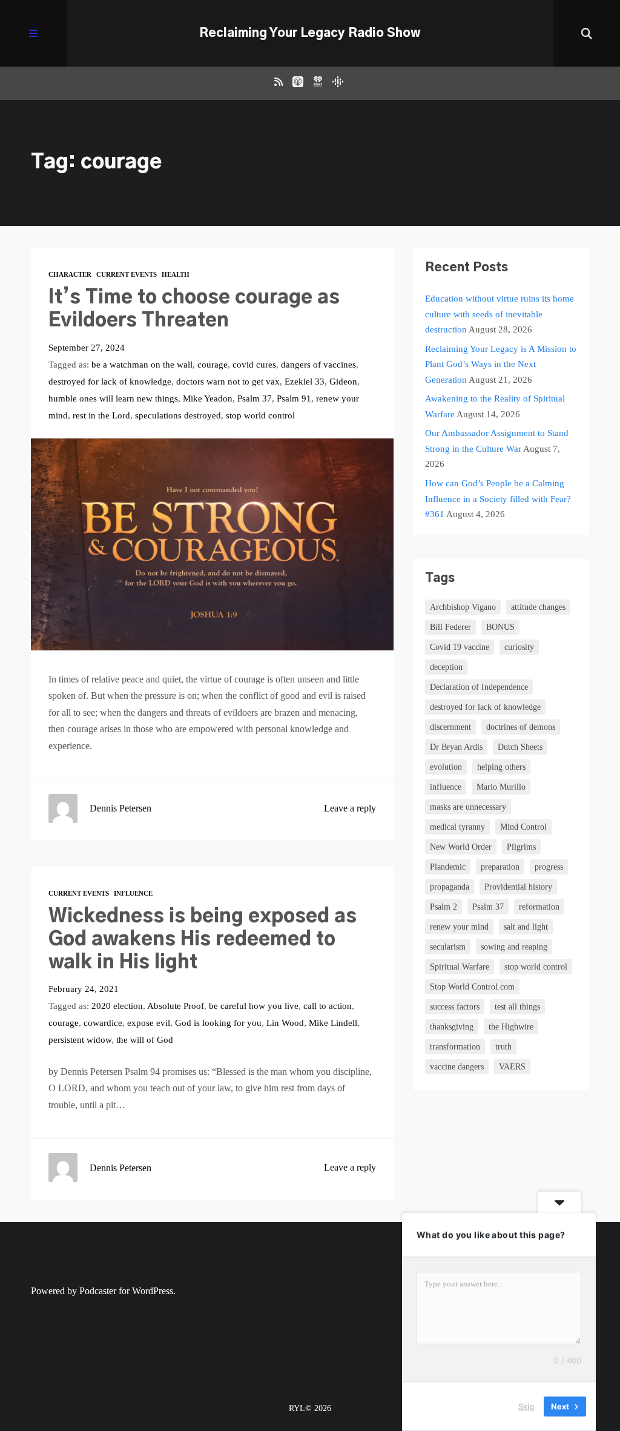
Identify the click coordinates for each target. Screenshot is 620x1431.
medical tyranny (457, 826)
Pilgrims (521, 846)
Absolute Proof (175, 1006)
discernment (450, 727)
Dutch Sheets (520, 747)
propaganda (449, 886)
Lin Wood (285, 1023)
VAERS (512, 1066)
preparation (500, 866)
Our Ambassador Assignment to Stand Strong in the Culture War (497, 441)
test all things (517, 1006)
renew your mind (459, 926)
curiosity (519, 647)
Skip (526, 1406)
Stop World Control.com (472, 986)
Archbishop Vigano (463, 607)
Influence (133, 893)
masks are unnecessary (468, 806)
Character (69, 274)
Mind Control (523, 826)
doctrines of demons (520, 727)
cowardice (103, 1023)
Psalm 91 (294, 398)
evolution (446, 767)
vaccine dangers (457, 1066)
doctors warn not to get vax (228, 381)
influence (445, 787)
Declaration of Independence (479, 687)
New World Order (461, 846)
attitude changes (538, 607)
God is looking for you (218, 1023)
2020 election (117, 1006)
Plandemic (448, 866)
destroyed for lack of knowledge (109, 381)
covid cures (254, 364)
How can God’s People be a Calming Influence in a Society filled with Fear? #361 (498, 498)
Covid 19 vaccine (459, 647)
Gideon (343, 381)
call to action (327, 1006)
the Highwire (511, 1026)
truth (503, 1046)
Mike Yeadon (207, 398)
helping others (501, 767)
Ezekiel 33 (305, 381)
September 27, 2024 (86, 347)
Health (176, 274)
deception (446, 667)
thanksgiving (451, 1026)
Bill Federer (450, 627)
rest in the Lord (101, 415)
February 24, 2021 (83, 989)
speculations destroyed (178, 415)
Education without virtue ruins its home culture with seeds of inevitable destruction (499, 314)
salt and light (526, 926)
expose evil (148, 1023)
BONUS (500, 627)
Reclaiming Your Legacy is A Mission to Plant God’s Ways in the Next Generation (500, 364)
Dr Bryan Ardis (456, 747)
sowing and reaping (514, 946)
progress (549, 866)
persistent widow (79, 1040)
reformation (539, 906)
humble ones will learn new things (113, 398)
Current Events (126, 274)
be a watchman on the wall (142, 364)
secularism (448, 946)
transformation (455, 1046)
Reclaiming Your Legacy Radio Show (310, 33)
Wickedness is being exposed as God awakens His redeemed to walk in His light (202, 939)
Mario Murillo (501, 787)
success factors (455, 1006)
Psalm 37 (254, 398)
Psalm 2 (443, 906)
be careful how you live (253, 1006)
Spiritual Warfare (459, 966)
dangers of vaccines (318, 364)
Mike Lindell (333, 1023)
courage (212, 364)
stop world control (260, 415)
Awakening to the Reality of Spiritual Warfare (495, 406)
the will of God (144, 1040)
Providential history (518, 886)
